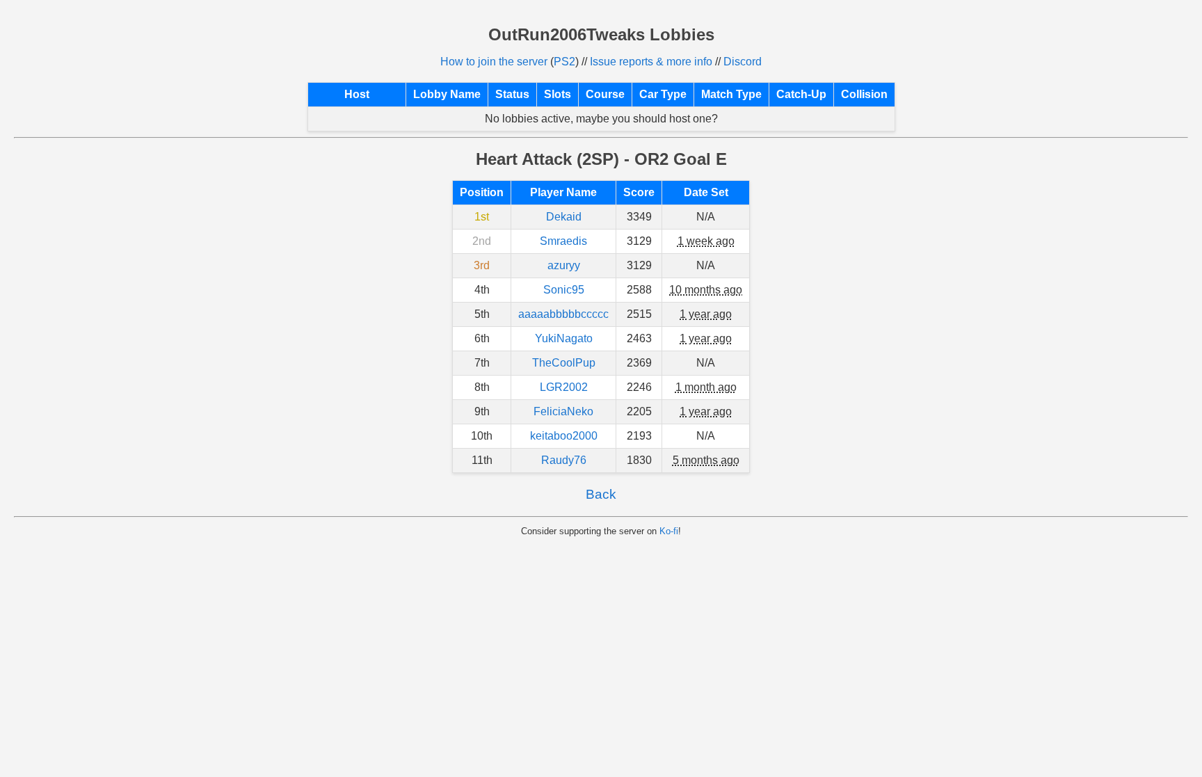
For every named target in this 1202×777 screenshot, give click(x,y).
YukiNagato (564, 338)
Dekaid (564, 217)
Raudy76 (563, 460)
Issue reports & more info (651, 61)
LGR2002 (564, 387)
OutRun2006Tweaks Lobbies (601, 34)
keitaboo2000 (564, 436)
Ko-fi (668, 531)
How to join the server (493, 61)
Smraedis (563, 241)
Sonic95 (563, 290)
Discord (742, 61)
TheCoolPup (563, 363)
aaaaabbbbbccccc (563, 314)
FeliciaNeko (563, 411)
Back (601, 494)
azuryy (563, 265)
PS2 (564, 61)
